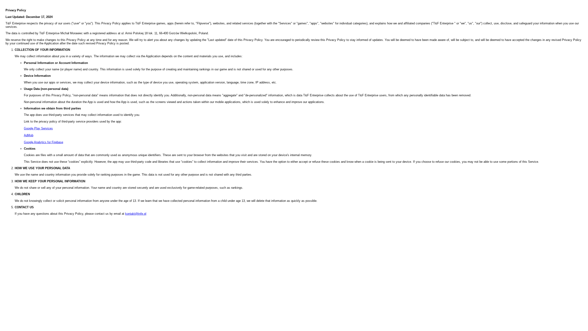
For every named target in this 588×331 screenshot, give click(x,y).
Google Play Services (38, 128)
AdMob (28, 135)
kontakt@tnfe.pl (135, 213)
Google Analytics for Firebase (43, 142)
